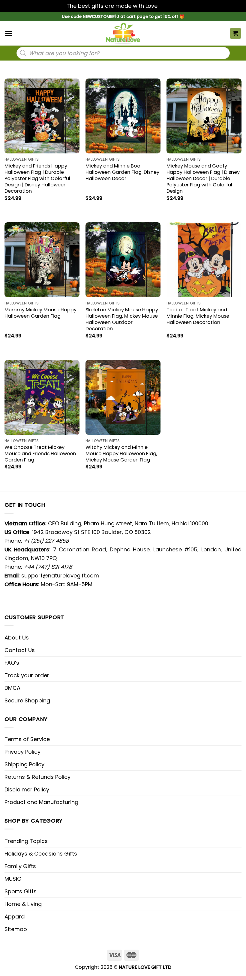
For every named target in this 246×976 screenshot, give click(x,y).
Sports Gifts (20, 891)
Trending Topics (26, 841)
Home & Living (23, 904)
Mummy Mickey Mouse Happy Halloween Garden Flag (40, 313)
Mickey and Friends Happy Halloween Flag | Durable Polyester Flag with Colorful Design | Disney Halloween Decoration (37, 178)
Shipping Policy (24, 764)
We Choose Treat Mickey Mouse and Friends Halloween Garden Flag (40, 453)
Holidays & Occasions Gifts (40, 853)
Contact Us (19, 650)
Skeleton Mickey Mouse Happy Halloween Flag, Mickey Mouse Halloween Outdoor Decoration (122, 319)
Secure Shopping (27, 700)
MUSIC (12, 879)
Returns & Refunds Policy (37, 777)
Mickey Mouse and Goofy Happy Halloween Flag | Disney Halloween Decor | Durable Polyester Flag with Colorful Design (203, 178)
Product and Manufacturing (41, 802)
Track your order (26, 675)
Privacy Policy (22, 751)
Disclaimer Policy (26, 789)
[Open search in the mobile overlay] (123, 53)
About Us (16, 637)
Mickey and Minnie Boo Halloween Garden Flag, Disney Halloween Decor (122, 172)
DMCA (12, 688)
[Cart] (235, 33)
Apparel (15, 916)
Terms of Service (27, 739)
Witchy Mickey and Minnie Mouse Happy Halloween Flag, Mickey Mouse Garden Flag (121, 453)
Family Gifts (20, 866)
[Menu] (8, 33)
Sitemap (15, 929)
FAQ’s (11, 662)
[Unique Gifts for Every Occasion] (123, 33)
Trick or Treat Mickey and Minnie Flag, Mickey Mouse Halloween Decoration (197, 316)
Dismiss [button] (169, 6)
